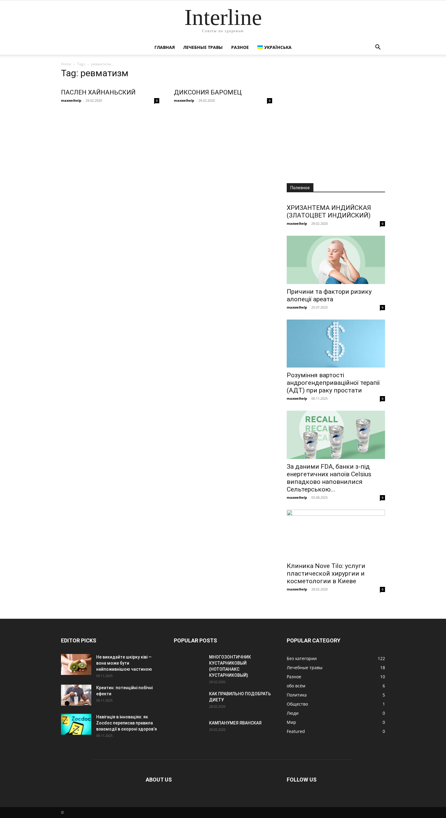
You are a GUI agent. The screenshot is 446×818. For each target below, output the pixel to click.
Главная (164, 47)
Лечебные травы (203, 47)
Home (66, 64)
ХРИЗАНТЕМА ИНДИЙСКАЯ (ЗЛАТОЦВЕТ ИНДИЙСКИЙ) (329, 211)
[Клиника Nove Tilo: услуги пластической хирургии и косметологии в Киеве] (336, 534)
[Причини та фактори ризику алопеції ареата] (336, 260)
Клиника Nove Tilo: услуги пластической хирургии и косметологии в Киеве (326, 573)
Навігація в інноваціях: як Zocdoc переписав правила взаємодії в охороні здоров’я (126, 722)
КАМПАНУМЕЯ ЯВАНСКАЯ (235, 722)
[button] (377, 48)
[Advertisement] (336, 121)
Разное (240, 47)
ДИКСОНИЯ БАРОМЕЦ (208, 92)
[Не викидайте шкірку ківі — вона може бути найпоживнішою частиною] (76, 664)
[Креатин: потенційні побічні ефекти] (76, 695)
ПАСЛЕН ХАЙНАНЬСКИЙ (98, 92)
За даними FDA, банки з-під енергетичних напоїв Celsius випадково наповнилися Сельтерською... (329, 478)
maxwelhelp (71, 100)
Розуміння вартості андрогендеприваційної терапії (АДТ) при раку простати (333, 382)
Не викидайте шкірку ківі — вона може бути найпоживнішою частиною (124, 663)
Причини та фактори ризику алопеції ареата (329, 295)
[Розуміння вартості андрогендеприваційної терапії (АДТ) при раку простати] (336, 344)
